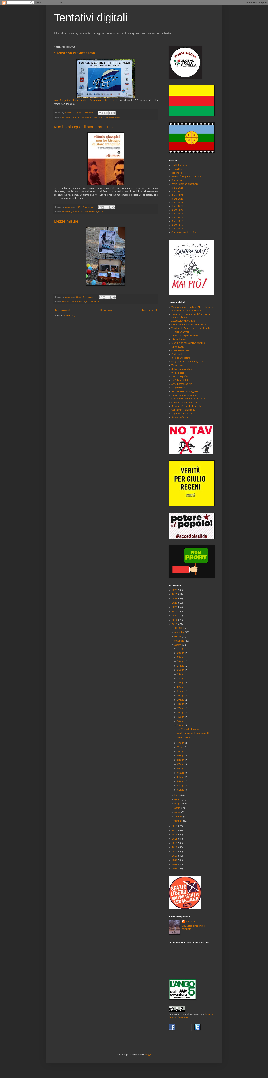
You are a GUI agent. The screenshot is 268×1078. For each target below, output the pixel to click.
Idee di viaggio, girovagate (184, 395)
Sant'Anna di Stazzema (74, 53)
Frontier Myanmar (180, 332)
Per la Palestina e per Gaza (185, 184)
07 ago (181, 764)
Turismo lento (178, 365)
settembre (179, 641)
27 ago (181, 666)
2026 (175, 590)
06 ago (181, 768)
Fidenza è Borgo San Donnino (186, 176)
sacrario (85, 117)
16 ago (181, 712)
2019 (175, 620)
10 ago (181, 751)
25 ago (181, 674)
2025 (175, 594)
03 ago (181, 781)
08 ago (181, 760)
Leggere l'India (178, 387)
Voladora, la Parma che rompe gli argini (191, 328)
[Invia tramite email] (100, 113)
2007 (175, 868)
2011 (175, 851)
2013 (175, 843)
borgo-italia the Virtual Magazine (187, 361)
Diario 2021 (177, 206)
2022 (175, 607)
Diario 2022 (177, 202)
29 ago (181, 657)
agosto (178, 645)
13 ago (181, 725)
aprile (177, 808)
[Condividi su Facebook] (110, 113)
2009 (175, 860)
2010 (175, 856)
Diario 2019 (177, 213)
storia (111, 117)
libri (86, 211)
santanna (94, 117)
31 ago (181, 648)
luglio (177, 795)
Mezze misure (66, 221)
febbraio (178, 816)
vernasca (95, 301)
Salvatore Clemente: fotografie (186, 406)
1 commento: (89, 297)
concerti (74, 301)
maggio (178, 803)
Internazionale (178, 339)
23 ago (181, 682)
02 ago (181, 785)
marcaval (190, 921)
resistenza (75, 117)
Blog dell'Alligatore (180, 358)
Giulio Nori (176, 354)
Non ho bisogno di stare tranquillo (83, 127)
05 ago (181, 773)
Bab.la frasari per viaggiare (184, 391)
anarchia (66, 211)
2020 (175, 615)
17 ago (181, 708)
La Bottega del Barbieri (182, 380)
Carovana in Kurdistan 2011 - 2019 (188, 324)
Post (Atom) (69, 315)
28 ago (181, 661)
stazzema (103, 117)
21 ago (181, 691)
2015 (175, 834)
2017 (175, 826)
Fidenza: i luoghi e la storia (184, 335)
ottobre (178, 636)
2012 (175, 847)
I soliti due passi (179, 165)
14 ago (181, 721)
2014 (175, 839)
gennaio (178, 821)
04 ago (181, 777)
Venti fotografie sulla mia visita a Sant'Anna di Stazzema (84, 100)
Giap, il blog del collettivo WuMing (188, 343)
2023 (175, 603)
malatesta (93, 211)
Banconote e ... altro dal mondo (186, 310)
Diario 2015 (177, 228)
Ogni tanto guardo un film (183, 232)
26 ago (181, 670)
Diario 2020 (177, 210)
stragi (117, 117)
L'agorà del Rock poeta (182, 413)
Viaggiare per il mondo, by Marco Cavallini (192, 307)
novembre (179, 632)
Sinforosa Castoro (180, 417)
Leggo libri (176, 169)
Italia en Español (179, 376)
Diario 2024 (177, 195)
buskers (65, 301)
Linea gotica (177, 347)
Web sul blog (177, 373)
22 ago (181, 687)
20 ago (181, 695)
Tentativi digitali (90, 17)
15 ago (181, 717)
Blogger (148, 1054)
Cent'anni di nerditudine (183, 410)
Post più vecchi (149, 310)
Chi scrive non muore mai (184, 402)
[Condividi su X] (107, 113)
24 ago (181, 678)
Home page (106, 310)
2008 (175, 864)
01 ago (181, 790)
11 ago (181, 747)
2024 (175, 598)
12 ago (181, 743)
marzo (177, 812)
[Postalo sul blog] (103, 113)
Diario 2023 (177, 199)
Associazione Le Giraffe (183, 321)
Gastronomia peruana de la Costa (188, 398)
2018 (175, 624)
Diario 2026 (177, 188)
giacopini (75, 211)
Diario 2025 (177, 191)
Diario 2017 (177, 221)
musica (82, 301)
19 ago (181, 700)
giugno (178, 799)
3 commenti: (88, 113)
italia (81, 211)
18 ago (181, 704)
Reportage (176, 173)
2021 (175, 611)
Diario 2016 (177, 225)
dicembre (179, 628)
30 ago (181, 653)
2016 (175, 830)
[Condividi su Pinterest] (114, 113)
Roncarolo (176, 180)
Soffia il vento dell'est (181, 369)
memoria (66, 117)
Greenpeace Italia (180, 350)
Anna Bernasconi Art (181, 384)
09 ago (181, 755)
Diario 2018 (177, 217)
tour (88, 301)
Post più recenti (62, 310)
